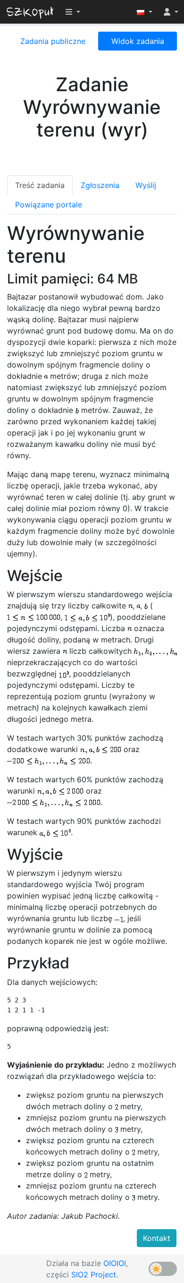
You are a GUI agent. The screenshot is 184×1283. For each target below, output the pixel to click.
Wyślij (145, 185)
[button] (144, 12)
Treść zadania (40, 185)
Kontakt (156, 1238)
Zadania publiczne (52, 41)
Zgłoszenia (100, 185)
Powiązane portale (48, 204)
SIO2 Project (93, 1274)
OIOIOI (114, 1263)
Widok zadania (137, 41)
